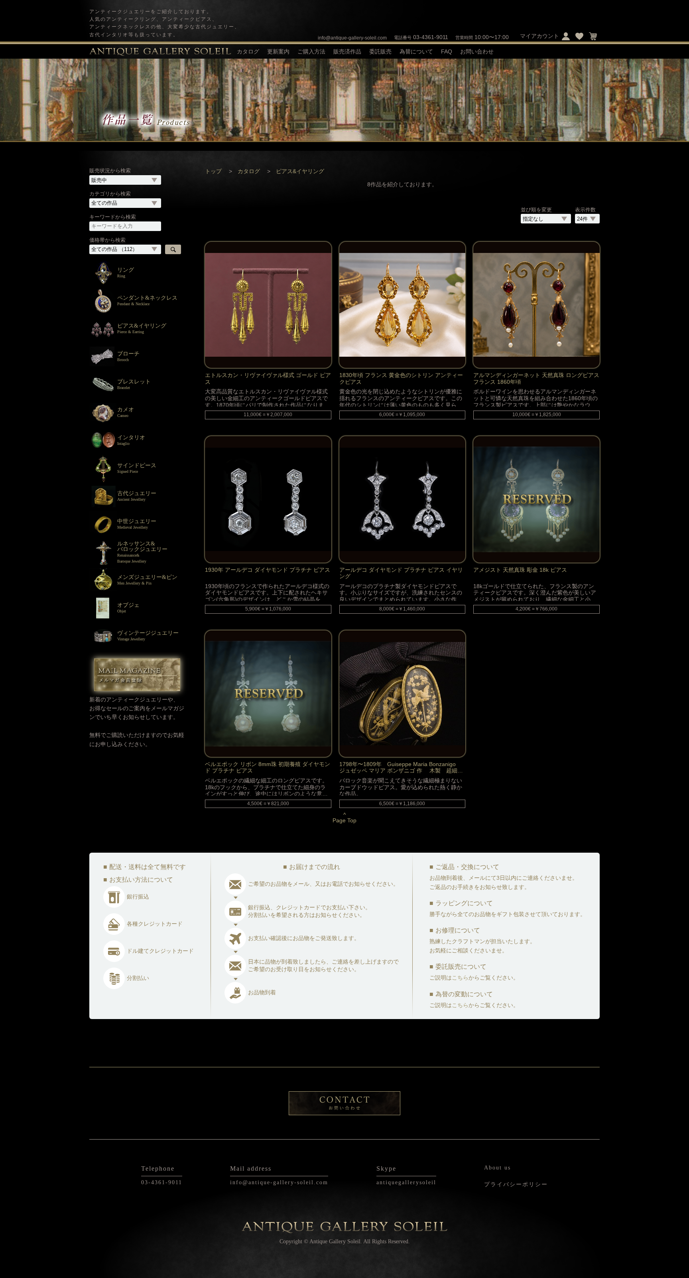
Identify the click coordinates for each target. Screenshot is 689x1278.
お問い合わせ (477, 51)
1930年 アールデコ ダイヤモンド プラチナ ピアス (267, 570)
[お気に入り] (579, 35)
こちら (460, 977)
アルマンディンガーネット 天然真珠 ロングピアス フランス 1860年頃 (536, 378)
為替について (416, 51)
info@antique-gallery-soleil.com (352, 38)
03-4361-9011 (421, 37)
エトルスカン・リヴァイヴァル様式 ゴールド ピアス (268, 378)
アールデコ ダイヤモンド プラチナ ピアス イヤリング (401, 573)
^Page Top (344, 817)
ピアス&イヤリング (300, 171)
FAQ (446, 51)
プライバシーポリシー (516, 1184)
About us (497, 1168)
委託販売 (380, 51)
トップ (213, 171)
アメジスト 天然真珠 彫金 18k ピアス (520, 570)
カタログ (249, 171)
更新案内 (278, 51)
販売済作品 (347, 51)
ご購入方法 (311, 51)
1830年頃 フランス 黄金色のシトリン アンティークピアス (401, 378)
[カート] (593, 35)
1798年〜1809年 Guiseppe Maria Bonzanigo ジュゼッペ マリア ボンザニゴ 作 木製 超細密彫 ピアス (401, 767)
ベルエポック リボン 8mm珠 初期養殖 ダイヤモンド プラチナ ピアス (267, 767)
